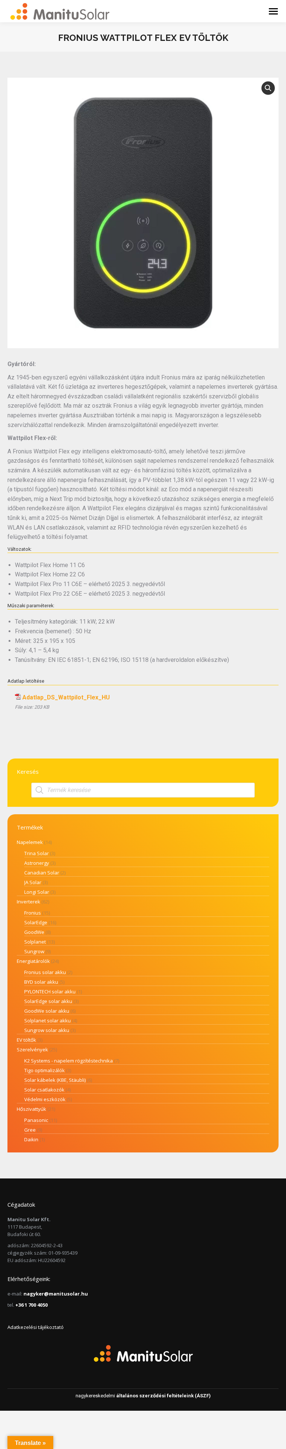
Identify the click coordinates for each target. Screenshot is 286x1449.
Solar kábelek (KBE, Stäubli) (55, 1080)
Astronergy (36, 863)
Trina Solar (36, 853)
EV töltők (26, 1039)
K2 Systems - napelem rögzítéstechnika (68, 1060)
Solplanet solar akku (47, 1020)
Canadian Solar (41, 872)
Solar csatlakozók (44, 1089)
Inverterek (28, 901)
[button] (268, 88)
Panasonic (36, 1120)
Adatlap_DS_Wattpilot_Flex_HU (66, 697)
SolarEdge (35, 922)
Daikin (31, 1139)
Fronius (32, 912)
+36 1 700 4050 (31, 1304)
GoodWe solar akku (46, 1010)
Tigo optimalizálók (44, 1070)
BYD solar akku (41, 982)
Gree (30, 1129)
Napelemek (30, 842)
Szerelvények (32, 1049)
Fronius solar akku (45, 972)
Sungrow (34, 951)
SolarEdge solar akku (48, 1001)
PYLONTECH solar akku (50, 991)
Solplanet (35, 941)
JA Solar (32, 882)
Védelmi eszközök (45, 1099)
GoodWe (34, 932)
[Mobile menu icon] (273, 11)
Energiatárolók (33, 961)
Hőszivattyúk (31, 1109)
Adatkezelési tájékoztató (35, 1327)
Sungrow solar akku (46, 1030)
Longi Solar (36, 892)
